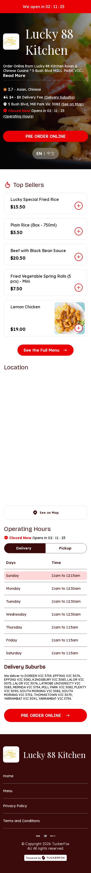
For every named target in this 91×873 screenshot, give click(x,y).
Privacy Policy (15, 806)
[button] (45, 203)
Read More (14, 75)
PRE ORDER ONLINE (46, 136)
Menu (7, 791)
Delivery (23, 548)
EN (39, 153)
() (59, 97)
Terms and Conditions (21, 821)
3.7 (10, 89)
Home (8, 776)
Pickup (65, 548)
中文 (51, 153)
